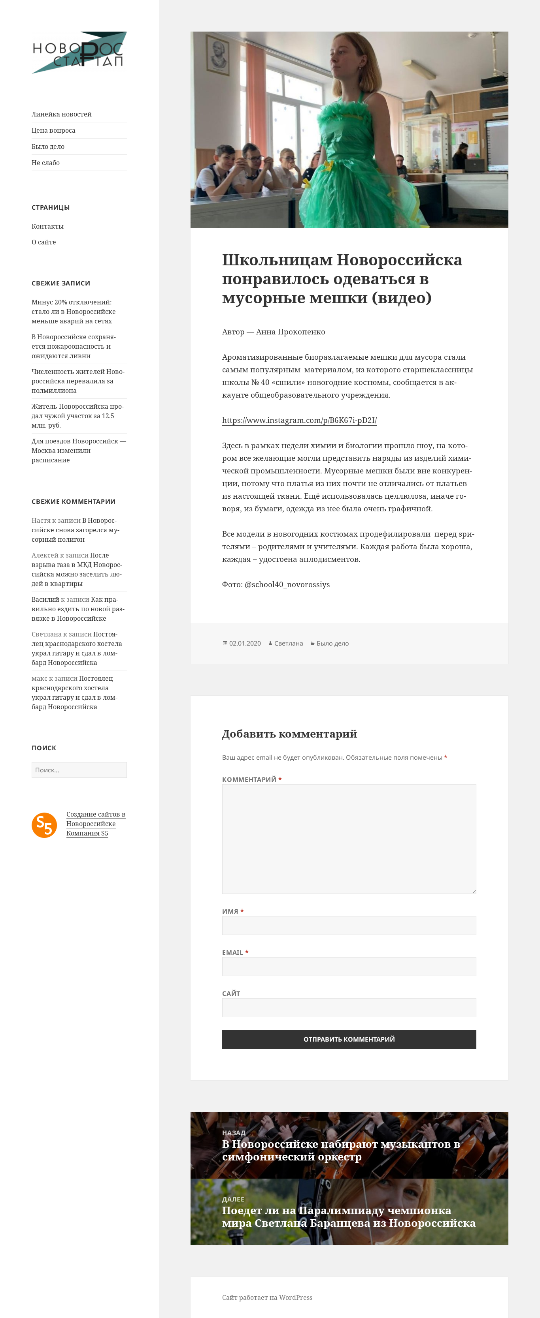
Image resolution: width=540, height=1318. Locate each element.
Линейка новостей (62, 114)
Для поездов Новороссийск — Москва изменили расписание (79, 450)
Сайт (231, 993)
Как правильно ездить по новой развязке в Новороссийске (78, 609)
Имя (233, 911)
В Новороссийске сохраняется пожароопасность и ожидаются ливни (74, 346)
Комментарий (252, 779)
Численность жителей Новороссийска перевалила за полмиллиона (78, 381)
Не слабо (46, 162)
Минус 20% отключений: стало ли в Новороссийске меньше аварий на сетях (74, 311)
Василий (45, 599)
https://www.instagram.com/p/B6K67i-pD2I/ (299, 420)
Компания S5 (87, 833)
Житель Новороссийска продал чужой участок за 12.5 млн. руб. (78, 416)
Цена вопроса (54, 130)
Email (235, 952)
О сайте (44, 242)
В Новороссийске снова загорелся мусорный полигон (75, 530)
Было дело (48, 146)
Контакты (48, 226)
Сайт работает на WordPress (267, 1297)
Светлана (288, 643)
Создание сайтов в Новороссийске (96, 819)
